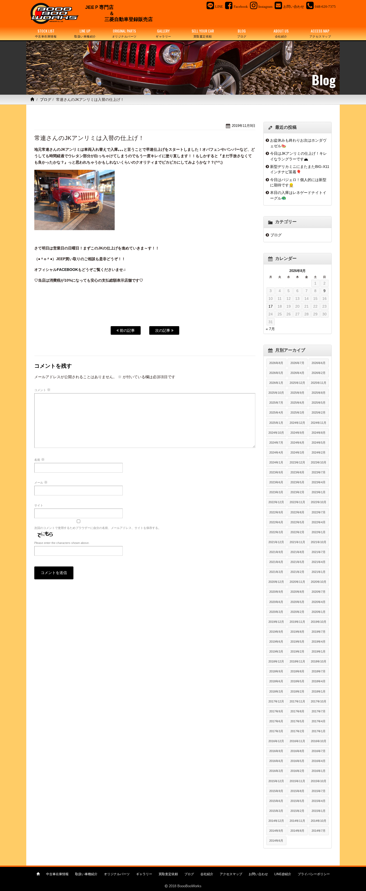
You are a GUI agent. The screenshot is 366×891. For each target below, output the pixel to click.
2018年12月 (276, 661)
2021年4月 (319, 562)
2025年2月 (319, 412)
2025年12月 (297, 382)
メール (41, 482)
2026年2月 (319, 372)
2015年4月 (319, 800)
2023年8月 (297, 472)
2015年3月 (276, 810)
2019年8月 (297, 631)
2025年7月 (276, 402)
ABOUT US (281, 33)
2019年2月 (297, 651)
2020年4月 (319, 601)
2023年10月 (318, 462)
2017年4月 (319, 721)
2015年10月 (318, 781)
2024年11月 (318, 422)
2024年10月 (276, 432)
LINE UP (85, 33)
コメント (42, 390)
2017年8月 (297, 711)
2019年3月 (276, 651)
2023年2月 (297, 492)
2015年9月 (276, 791)
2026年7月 (297, 362)
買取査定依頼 (168, 874)
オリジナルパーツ (117, 874)
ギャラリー (144, 874)
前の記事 (127, 330)
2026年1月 (276, 382)
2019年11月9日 (243, 126)
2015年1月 (319, 810)
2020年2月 (297, 611)
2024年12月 (297, 422)
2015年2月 (297, 810)
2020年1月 (319, 611)
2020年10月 (318, 581)
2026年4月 (297, 372)
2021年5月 (297, 562)
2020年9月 (276, 591)
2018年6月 (276, 681)
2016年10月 (318, 741)
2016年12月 (276, 741)
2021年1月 (319, 571)
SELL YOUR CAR (203, 33)
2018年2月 (297, 691)
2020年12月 (276, 581)
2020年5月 (297, 601)
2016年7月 (319, 751)
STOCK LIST (46, 33)
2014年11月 (297, 820)
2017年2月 (297, 731)
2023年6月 (276, 482)
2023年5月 (297, 482)
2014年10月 (318, 820)
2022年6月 (276, 522)
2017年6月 (276, 721)
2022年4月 (319, 522)
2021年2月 (297, 571)
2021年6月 (276, 562)
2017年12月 (276, 701)
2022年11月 (297, 502)
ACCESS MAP (320, 33)
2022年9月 (276, 512)
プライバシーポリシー (314, 874)
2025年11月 (318, 382)
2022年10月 (318, 502)
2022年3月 (276, 532)
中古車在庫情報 (57, 874)
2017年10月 (318, 701)
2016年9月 (276, 751)
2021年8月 (297, 552)
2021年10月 (318, 542)
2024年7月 (276, 442)
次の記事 (163, 330)
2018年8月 (297, 671)
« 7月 (270, 329)
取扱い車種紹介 (86, 874)
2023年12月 (297, 462)
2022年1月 (319, 532)
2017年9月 (276, 711)
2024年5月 (319, 442)
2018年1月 (319, 691)
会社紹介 (206, 874)
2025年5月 (319, 402)
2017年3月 (276, 731)
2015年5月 (297, 800)
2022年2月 (297, 532)
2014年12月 (276, 820)
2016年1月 (319, 770)
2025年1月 (276, 422)
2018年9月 (276, 671)
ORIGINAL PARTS (124, 33)
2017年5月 (297, 721)
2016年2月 (297, 770)
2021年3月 (276, 571)
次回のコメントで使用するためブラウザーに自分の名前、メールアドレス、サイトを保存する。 (97, 527)
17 (270, 306)
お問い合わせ (258, 874)
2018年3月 (276, 691)
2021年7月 (319, 552)
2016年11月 (297, 741)
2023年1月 (319, 492)
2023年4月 (319, 482)
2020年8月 (297, 591)
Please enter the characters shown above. (61, 542)
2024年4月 (276, 452)
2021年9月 (276, 552)
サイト (38, 505)
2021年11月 (297, 542)
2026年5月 (276, 372)
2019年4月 (319, 641)
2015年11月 (297, 781)
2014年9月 (276, 830)
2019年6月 (276, 641)
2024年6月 (297, 442)
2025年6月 (297, 402)
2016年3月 (276, 770)
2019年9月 (276, 631)
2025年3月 (297, 412)
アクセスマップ (231, 874)
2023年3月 (276, 492)
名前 (39, 459)
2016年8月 (297, 751)
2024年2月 (319, 452)
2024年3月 (297, 452)
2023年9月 (276, 472)
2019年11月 (297, 621)
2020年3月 (276, 611)
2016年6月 (276, 761)
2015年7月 (319, 791)
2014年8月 (297, 830)
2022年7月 (319, 512)
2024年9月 (297, 432)
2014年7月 (319, 830)
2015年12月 (276, 781)
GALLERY (163, 33)
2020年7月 (319, 591)
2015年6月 (276, 800)
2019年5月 (297, 641)
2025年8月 (319, 392)
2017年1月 (319, 731)
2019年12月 (276, 621)
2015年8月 (297, 791)
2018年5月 (297, 681)
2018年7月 (319, 671)
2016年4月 (319, 761)
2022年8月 (297, 512)
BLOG (242, 33)
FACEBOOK (67, 269)
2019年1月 (319, 651)
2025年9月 (297, 392)
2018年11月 (297, 661)
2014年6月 (276, 840)
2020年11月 (297, 581)
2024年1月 (276, 462)
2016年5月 (297, 761)
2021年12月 (276, 542)
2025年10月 (276, 392)
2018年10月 (318, 661)
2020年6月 (276, 601)
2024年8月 (319, 432)
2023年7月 (319, 472)
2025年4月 (276, 412)
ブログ (45, 99)
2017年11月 (297, 701)
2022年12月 (276, 502)
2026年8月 (276, 362)
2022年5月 (297, 522)
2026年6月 (319, 362)
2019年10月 (318, 621)
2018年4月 (319, 681)
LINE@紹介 (282, 874)
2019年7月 (319, 631)
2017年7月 (319, 711)
